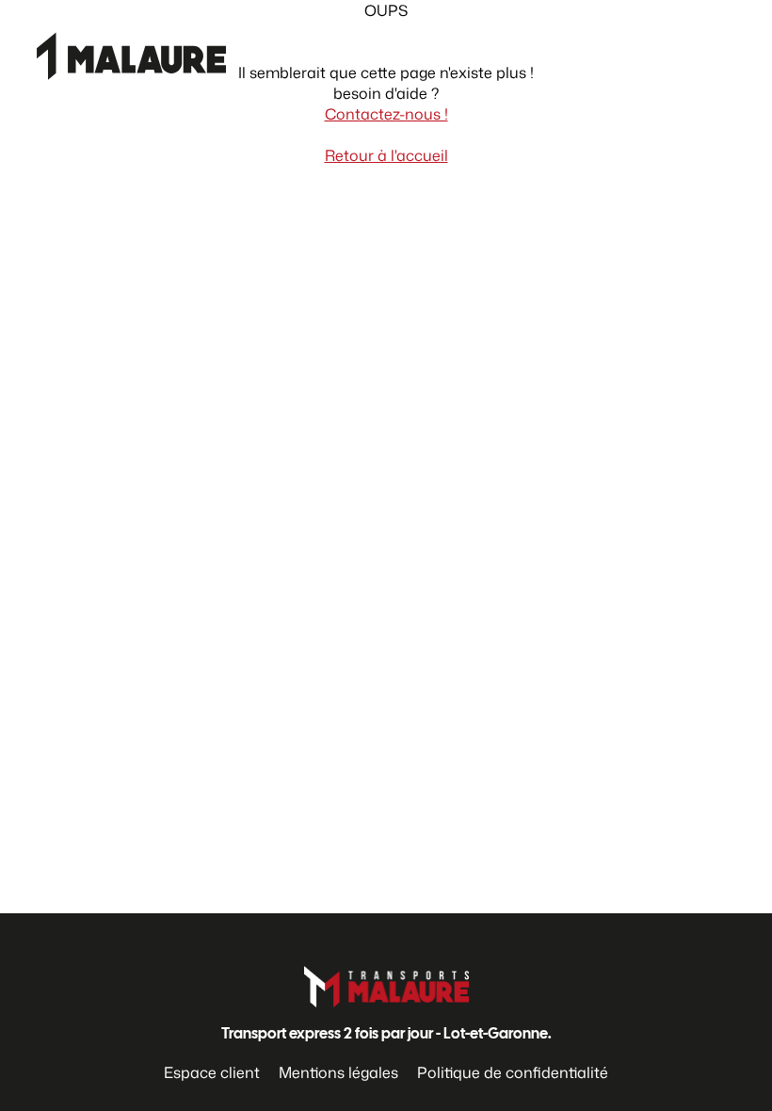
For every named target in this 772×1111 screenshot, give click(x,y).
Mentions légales (338, 1072)
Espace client (212, 1072)
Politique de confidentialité (512, 1072)
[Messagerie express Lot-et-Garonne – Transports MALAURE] (117, 90)
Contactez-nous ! (386, 114)
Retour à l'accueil (386, 155)
